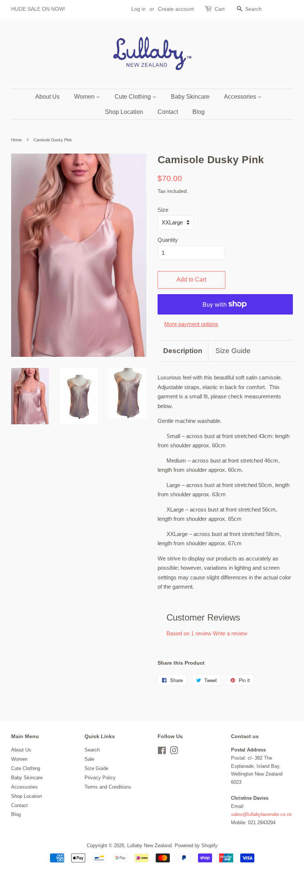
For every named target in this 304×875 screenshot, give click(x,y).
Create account (176, 9)
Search (92, 750)
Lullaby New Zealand (149, 845)
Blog (198, 112)
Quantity (168, 240)
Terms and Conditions (108, 787)
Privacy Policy (100, 777)
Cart (220, 9)
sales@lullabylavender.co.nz (261, 814)
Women (85, 96)
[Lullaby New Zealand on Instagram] (174, 752)
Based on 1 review (188, 633)
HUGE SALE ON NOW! (38, 9)
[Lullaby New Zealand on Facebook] (162, 752)
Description (182, 351)
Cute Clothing (133, 96)
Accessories (241, 96)
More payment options (191, 324)
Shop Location (124, 112)
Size (163, 210)
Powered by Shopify (196, 845)
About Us (47, 96)
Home (16, 140)
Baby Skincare (190, 96)
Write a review (230, 633)
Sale (89, 759)
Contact (168, 112)
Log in (138, 9)
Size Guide (233, 351)
